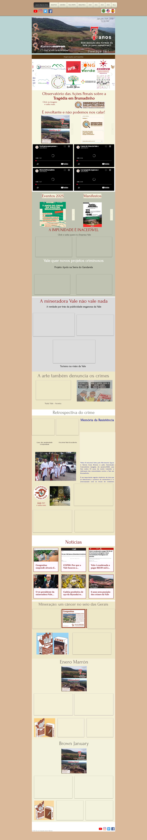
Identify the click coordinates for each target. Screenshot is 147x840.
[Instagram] (40, 11)
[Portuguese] (103, 11)
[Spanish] (112, 11)
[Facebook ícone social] (50, 11)
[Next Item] (112, 74)
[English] (108, 11)
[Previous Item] (36, 74)
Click (39, 503)
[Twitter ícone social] (45, 11)
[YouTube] (35, 11)
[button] (92, 129)
